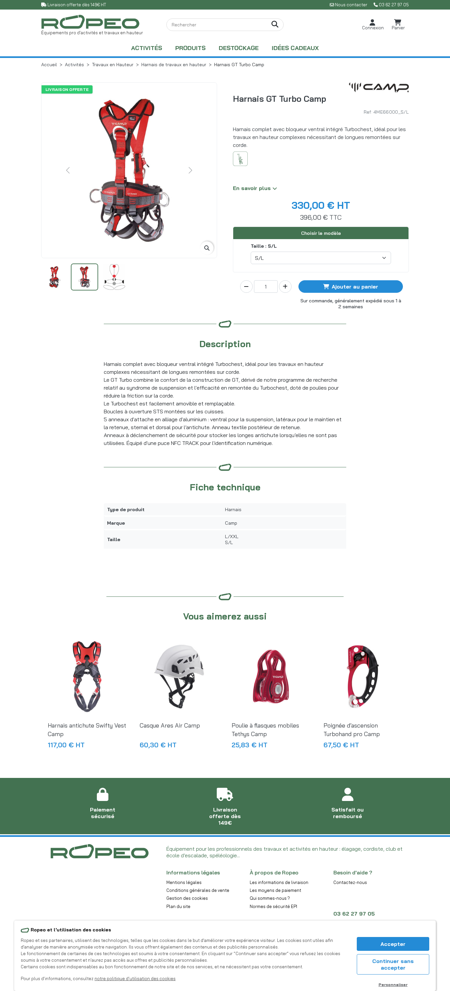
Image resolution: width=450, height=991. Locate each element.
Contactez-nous (350, 882)
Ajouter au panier (355, 286)
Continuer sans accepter (393, 964)
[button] (373, 25)
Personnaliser (393, 984)
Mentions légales (184, 882)
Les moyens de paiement (275, 890)
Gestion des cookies (187, 898)
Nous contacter (351, 4)
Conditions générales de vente (197, 890)
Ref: (368, 112)
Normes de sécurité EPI (273, 906)
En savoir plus (252, 188)
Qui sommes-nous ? (270, 898)
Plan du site (178, 906)
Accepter (393, 944)
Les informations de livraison (279, 882)
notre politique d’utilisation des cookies (135, 978)
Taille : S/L (264, 246)
